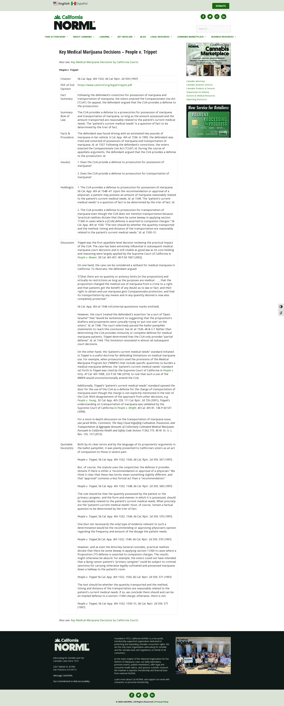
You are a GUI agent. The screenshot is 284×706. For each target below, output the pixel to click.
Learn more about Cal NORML (129, 679)
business (120, 682)
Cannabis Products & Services (200, 88)
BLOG (143, 36)
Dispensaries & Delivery (197, 92)
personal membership (138, 682)
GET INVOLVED (125, 36)
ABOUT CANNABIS (82, 36)
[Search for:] (213, 28)
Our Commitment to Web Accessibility (71, 681)
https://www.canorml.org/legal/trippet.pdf (105, 85)
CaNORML (104, 36)
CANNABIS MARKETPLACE (190, 36)
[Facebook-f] (203, 16)
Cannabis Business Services (199, 84)
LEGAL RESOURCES (160, 36)
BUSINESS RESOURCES (222, 36)
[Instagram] (217, 16)
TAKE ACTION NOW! (55, 36)
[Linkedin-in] (223, 16)
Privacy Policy (161, 701)
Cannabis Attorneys (195, 81)
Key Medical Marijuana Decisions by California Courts (104, 62)
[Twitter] (210, 16)
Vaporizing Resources (196, 99)
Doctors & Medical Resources (200, 95)
